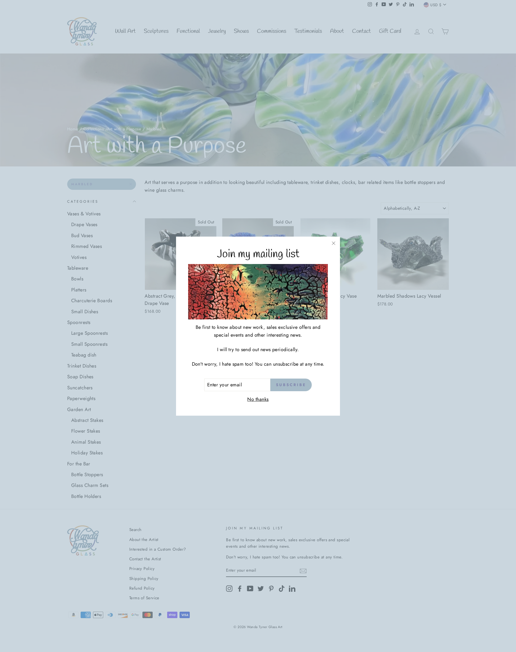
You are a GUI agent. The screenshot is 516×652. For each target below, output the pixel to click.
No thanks (257, 399)
